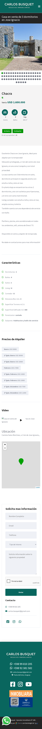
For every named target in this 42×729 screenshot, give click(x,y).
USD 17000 (11, 368)
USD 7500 (14, 387)
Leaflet (38, 487)
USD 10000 (14, 374)
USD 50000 (10, 349)
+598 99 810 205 (14, 607)
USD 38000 (13, 355)
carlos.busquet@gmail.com (19, 611)
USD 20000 (13, 362)
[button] (2, 73)
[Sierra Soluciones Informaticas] (36, 723)
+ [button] (5, 444)
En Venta (7, 131)
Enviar (21, 592)
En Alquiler (17, 131)
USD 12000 (15, 393)
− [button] (5, 448)
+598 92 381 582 (22, 668)
